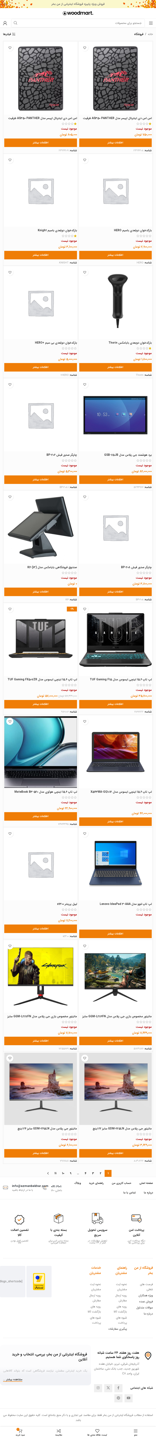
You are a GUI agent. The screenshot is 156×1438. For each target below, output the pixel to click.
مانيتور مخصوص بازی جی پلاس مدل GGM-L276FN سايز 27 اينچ (117, 1018)
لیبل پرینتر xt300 (67, 904)
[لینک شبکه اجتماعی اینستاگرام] (98, 1388)
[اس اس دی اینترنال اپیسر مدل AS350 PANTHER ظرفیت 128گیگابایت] (115, 78)
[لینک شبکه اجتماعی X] (108, 1388)
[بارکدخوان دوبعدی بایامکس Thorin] (115, 303)
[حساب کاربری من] (5, 23)
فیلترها (7, 34)
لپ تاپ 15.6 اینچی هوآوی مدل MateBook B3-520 (45, 792)
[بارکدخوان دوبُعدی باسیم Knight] (40, 190)
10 (63, 1173)
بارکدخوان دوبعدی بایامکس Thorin (130, 343)
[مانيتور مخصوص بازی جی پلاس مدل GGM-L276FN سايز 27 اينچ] (115, 976)
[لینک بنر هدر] (84, 4)
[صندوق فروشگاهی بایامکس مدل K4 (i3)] (40, 527)
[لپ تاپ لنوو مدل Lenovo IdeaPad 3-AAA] (115, 864)
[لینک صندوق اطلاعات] (136, 1229)
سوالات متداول (144, 1307)
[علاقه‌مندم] (84, 47)
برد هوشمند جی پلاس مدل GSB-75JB (128, 455)
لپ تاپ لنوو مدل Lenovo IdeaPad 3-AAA (126, 904)
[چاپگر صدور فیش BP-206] (40, 415)
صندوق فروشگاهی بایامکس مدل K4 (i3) (52, 567)
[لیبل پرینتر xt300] (40, 864)
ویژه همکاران (146, 1295)
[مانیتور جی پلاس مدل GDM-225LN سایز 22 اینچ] (115, 1089)
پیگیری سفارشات (117, 1329)
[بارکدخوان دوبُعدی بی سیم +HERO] (40, 303)
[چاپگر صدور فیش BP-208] (115, 527)
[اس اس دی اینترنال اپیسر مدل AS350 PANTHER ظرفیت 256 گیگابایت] (40, 78)
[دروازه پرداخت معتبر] (39, 1281)
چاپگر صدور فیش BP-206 (62, 455)
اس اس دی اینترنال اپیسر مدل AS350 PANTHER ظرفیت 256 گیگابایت (42, 120)
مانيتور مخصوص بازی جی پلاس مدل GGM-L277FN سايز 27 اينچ (42, 1018)
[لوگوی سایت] (78, 13)
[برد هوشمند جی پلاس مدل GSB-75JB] (115, 415)
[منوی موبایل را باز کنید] (151, 23)
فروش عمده (146, 1301)
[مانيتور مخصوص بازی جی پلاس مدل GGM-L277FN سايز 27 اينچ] (40, 976)
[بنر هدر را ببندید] (5, 4)
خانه (150, 34)
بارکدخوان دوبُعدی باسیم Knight (57, 230)
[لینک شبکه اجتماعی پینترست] (118, 1398)
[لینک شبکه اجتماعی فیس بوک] (118, 1388)
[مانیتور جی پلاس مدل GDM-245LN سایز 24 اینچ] (40, 1089)
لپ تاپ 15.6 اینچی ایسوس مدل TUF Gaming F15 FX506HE (121, 681)
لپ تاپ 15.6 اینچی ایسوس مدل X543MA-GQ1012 (121, 792)
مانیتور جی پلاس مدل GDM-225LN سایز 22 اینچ (122, 1128)
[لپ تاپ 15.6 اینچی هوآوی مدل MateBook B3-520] (40, 752)
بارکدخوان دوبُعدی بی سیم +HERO (56, 343)
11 (55, 1173)
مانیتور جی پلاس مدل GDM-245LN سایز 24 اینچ (47, 1128)
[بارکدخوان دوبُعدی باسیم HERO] (115, 190)
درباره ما (148, 1313)
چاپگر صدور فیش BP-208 (136, 567)
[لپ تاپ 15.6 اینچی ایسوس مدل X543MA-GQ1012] (115, 752)
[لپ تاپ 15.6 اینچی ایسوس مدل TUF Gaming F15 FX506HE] (115, 640)
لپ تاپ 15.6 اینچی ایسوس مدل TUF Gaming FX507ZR (42, 679)
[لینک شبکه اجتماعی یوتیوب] (129, 1398)
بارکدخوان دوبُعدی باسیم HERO (133, 230)
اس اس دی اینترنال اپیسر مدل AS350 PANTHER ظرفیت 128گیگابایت (117, 120)
